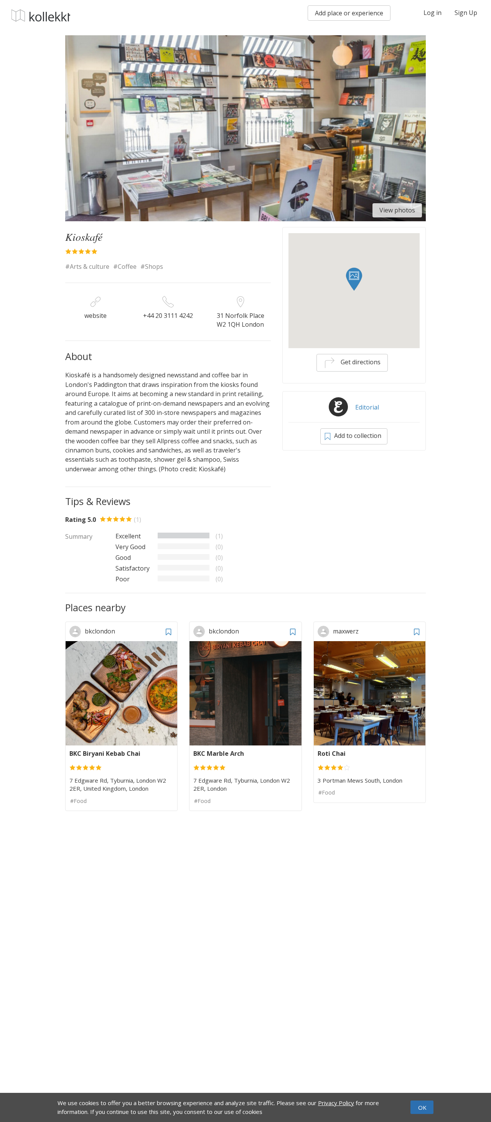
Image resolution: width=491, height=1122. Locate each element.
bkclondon (100, 631)
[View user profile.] (77, 631)
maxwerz (346, 631)
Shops (154, 266)
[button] (354, 279)
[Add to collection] (168, 631)
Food (80, 800)
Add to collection (357, 435)
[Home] (41, 15)
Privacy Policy (336, 1103)
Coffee (127, 266)
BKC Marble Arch (218, 753)
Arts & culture (89, 266)
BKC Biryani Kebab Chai (104, 753)
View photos (397, 210)
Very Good (130, 547)
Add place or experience (349, 13)
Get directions (360, 362)
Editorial (367, 407)
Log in (432, 12)
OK (422, 1108)
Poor (122, 579)
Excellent (128, 536)
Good (123, 557)
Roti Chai (332, 753)
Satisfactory (132, 568)
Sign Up (466, 12)
